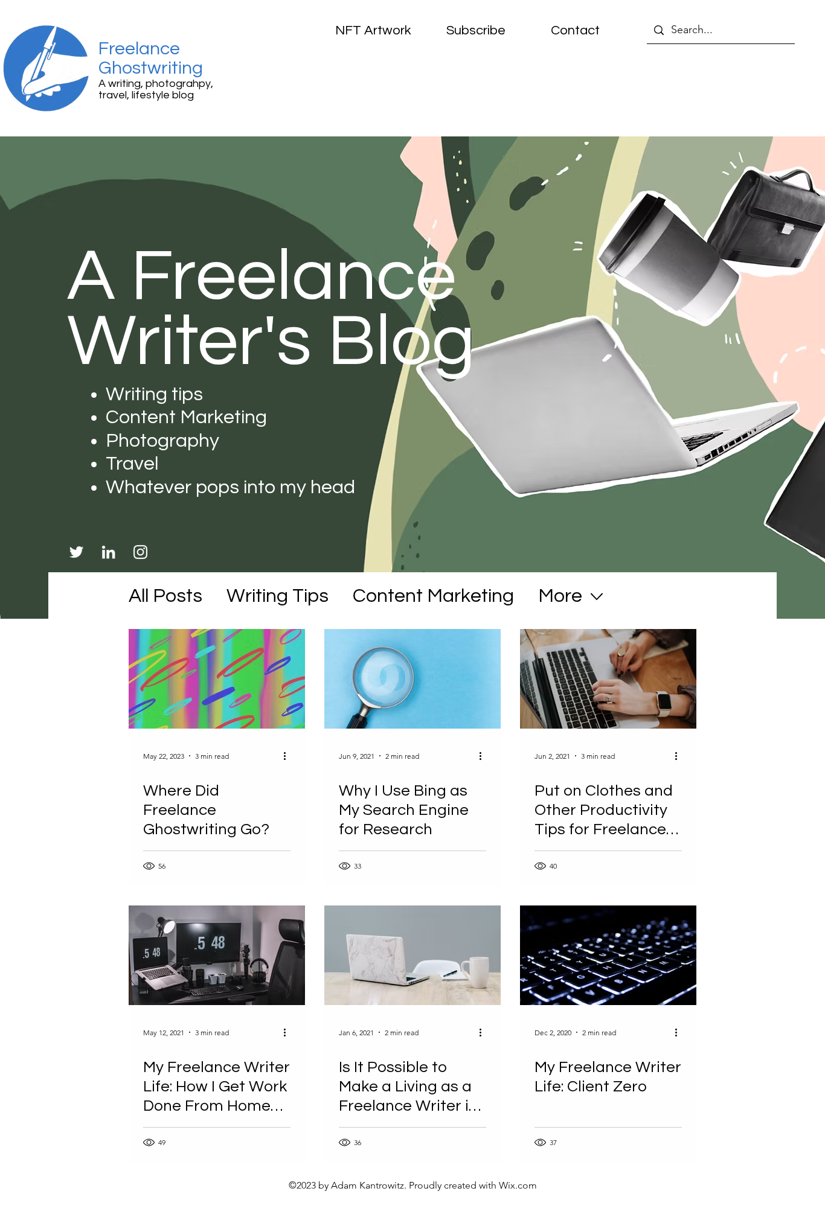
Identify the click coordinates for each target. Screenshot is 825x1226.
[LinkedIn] (108, 552)
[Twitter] (76, 552)
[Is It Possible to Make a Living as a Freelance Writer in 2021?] (412, 955)
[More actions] (288, 756)
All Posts (165, 596)
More (560, 596)
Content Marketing (433, 596)
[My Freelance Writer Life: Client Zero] (608, 955)
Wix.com (518, 1185)
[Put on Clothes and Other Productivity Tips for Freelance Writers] (608, 679)
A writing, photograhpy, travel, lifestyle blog (155, 89)
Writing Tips (277, 596)
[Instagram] (140, 552)
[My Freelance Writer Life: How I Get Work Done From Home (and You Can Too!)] (217, 955)
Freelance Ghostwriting (150, 58)
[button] (467, 30)
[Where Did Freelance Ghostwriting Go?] (217, 679)
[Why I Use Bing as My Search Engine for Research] (412, 679)
